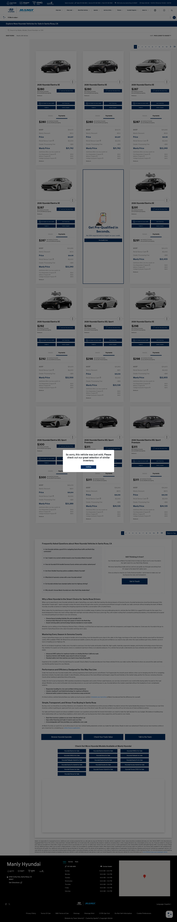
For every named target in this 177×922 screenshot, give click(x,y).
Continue (88, 467)
